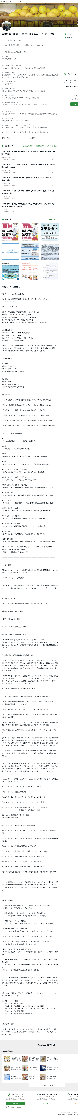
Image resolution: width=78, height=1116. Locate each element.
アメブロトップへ (47, 1085)
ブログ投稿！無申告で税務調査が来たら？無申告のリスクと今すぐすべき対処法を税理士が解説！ (28, 205)
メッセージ (70, 34)
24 (54, 212)
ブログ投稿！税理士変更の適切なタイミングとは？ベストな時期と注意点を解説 (28, 179)
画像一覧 (69, 37)
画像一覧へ (52, 219)
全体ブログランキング (71, 87)
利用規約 (70, 1114)
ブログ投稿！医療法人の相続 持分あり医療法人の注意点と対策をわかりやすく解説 (28, 192)
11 (54, 185)
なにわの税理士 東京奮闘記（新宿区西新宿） (41, 146)
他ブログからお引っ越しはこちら (14, 1107)
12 (54, 159)
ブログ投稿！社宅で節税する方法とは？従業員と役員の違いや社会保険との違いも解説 (28, 166)
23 (54, 172)
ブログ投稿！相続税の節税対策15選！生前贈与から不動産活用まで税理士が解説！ (28, 152)
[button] (15, 1103)
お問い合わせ (61, 1114)
